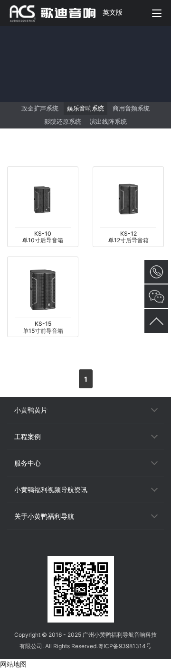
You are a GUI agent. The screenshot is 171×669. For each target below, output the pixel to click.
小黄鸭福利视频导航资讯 (50, 490)
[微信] (85, 547)
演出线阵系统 (108, 121)
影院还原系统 (62, 121)
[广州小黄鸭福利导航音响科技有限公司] (58, 13)
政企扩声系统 (39, 108)
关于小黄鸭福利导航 (44, 516)
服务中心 (27, 463)
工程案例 (27, 436)
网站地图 (13, 664)
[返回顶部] (156, 321)
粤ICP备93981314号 (125, 646)
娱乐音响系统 (85, 108)
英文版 (113, 12)
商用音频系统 (131, 108)
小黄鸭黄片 (31, 410)
